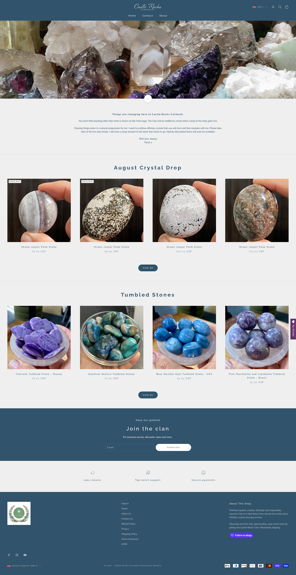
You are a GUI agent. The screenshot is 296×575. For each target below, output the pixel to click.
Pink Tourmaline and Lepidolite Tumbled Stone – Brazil (257, 376)
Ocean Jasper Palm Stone (39, 247)
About (163, 15)
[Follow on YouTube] (25, 555)
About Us (126, 513)
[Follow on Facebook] (8, 555)
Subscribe (173, 447)
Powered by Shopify (151, 566)
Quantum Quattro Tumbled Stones (111, 374)
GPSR (124, 544)
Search (125, 503)
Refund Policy (128, 524)
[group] (148, 49)
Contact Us (127, 519)
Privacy (125, 529)
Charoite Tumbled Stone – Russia (39, 374)
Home (132, 15)
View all (148, 268)
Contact (147, 15)
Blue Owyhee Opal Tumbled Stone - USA (184, 374)
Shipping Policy (129, 534)
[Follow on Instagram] (16, 555)
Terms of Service (129, 539)
